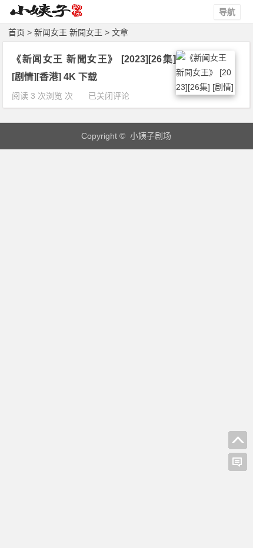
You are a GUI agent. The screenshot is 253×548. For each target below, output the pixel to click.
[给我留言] (237, 462)
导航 (227, 11)
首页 (16, 32)
